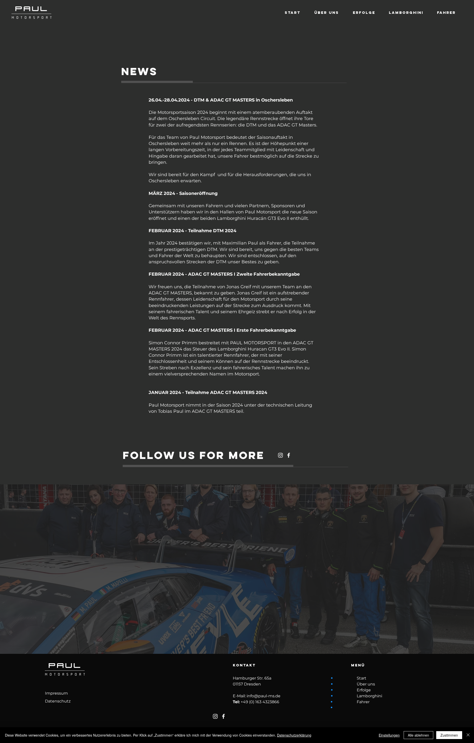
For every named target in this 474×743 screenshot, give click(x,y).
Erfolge (364, 690)
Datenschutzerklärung (294, 735)
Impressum (56, 693)
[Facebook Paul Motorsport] (288, 455)
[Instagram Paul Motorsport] (280, 455)
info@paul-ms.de (263, 696)
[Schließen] (468, 735)
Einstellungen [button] (389, 735)
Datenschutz (58, 701)
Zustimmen (449, 735)
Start (361, 678)
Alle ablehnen (418, 735)
